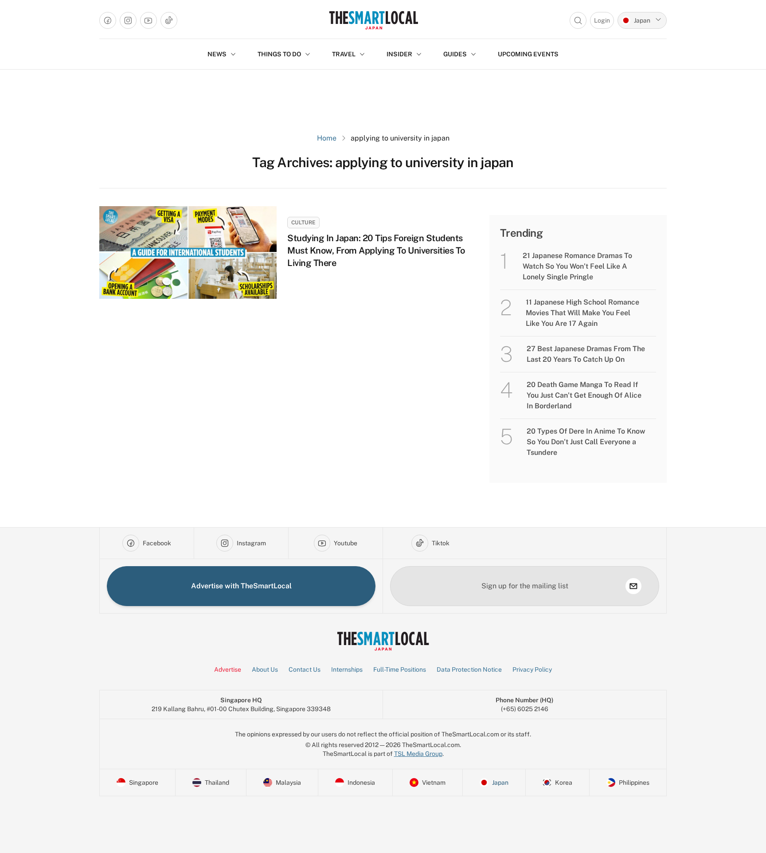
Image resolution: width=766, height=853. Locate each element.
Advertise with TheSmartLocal (241, 586)
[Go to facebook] (107, 20)
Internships (347, 669)
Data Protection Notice (469, 669)
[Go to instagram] (128, 20)
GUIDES (455, 54)
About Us (265, 669)
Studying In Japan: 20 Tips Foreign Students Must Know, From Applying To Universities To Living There (376, 250)
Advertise (227, 669)
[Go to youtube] (148, 20)
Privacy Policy (532, 669)
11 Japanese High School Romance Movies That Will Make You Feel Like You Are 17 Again (582, 313)
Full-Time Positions (399, 669)
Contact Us (304, 669)
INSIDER (399, 54)
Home (326, 138)
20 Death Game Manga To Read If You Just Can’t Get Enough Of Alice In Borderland (584, 395)
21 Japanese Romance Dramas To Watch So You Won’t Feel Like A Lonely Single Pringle (577, 266)
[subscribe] (633, 586)
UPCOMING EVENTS (528, 54)
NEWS (217, 54)
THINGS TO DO (279, 54)
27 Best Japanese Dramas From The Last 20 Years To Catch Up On (586, 354)
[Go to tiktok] (168, 20)
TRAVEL (344, 54)
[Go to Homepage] (373, 20)
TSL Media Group (418, 753)
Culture (303, 222)
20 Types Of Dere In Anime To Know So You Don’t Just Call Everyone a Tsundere (586, 442)
